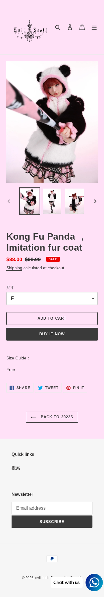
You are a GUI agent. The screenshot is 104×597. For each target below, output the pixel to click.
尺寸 (10, 287)
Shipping (14, 267)
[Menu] (94, 27)
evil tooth (42, 578)
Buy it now (52, 334)
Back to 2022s (56, 417)
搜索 (16, 467)
